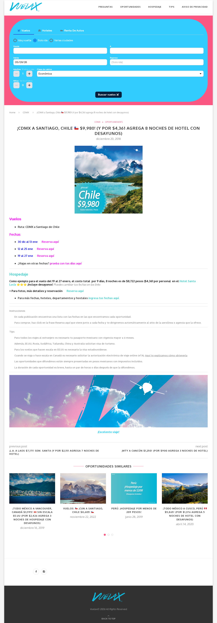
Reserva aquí (50, 241)
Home (12, 112)
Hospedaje (154, 7)
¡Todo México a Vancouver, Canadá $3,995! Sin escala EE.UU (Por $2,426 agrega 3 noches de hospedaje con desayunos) (32, 515)
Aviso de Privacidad (195, 7)
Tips (171, 7)
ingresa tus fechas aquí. (104, 298)
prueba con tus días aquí (66, 263)
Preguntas (105, 7)
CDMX (26, 112)
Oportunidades (130, 7)
